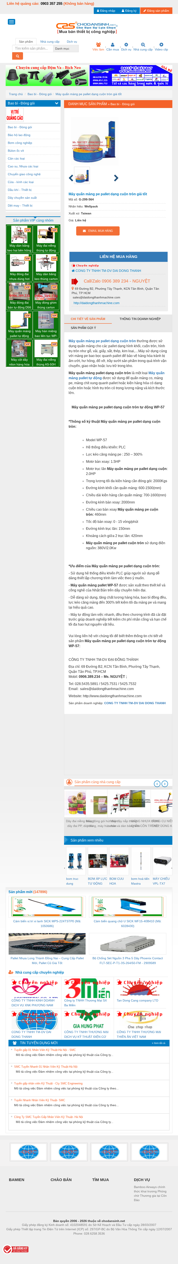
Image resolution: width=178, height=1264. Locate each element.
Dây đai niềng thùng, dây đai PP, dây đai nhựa (80, 823)
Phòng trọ (61, 1240)
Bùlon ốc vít (16, 150)
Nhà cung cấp (143, 49)
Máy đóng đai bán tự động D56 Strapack (19, 305)
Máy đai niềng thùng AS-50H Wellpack (46, 362)
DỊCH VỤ (142, 1180)
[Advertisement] (118, 744)
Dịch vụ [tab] (72, 41)
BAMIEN (16, 1180)
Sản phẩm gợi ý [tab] (83, 328)
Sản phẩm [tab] (26, 41)
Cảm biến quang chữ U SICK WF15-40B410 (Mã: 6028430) (128, 923)
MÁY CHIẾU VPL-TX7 (161, 881)
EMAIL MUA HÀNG (99, 230)
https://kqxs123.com (110, 1240)
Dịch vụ (126, 49)
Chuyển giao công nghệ (24, 174)
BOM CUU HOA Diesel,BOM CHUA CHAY (118, 881)
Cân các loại (16, 158)
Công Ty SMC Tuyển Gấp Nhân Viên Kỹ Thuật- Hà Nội (48, 1117)
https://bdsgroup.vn (83, 1240)
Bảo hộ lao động (19, 135)
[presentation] (157, 784)
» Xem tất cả (158, 1043)
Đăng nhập (107, 10)
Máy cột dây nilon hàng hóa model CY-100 (19, 362)
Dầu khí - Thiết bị (19, 190)
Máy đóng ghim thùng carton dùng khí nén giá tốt (46, 305)
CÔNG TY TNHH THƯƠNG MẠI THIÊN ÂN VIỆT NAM (139, 1034)
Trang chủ (16, 94)
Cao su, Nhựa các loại (23, 166)
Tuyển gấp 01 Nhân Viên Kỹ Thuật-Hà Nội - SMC (45, 1050)
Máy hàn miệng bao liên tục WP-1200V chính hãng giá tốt (46, 333)
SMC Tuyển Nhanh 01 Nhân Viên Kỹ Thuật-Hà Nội (45, 1066)
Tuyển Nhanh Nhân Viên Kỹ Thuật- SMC (39, 1100)
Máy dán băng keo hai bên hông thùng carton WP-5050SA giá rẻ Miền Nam (19, 248)
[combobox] (77, 48)
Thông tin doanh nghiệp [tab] (140, 319)
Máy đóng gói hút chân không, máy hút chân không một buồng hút (102, 823)
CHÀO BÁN (61, 1180)
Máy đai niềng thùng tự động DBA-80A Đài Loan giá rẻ (46, 248)
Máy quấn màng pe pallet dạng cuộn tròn (102, 341)
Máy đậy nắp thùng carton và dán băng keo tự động (123, 823)
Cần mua (112, 49)
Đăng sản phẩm (158, 10)
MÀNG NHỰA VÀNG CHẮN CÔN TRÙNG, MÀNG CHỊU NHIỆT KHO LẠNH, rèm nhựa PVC (145, 823)
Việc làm (98, 49)
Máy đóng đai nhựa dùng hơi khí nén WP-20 (19, 276)
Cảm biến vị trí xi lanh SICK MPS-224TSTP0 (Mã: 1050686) (47, 923)
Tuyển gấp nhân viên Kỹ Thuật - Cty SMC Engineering (48, 1083)
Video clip (161, 49)
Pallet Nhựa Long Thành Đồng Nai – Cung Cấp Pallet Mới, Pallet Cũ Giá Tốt (47, 960)
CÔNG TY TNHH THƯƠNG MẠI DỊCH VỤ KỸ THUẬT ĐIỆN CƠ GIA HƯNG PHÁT (86, 1034)
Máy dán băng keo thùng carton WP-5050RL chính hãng (46, 276)
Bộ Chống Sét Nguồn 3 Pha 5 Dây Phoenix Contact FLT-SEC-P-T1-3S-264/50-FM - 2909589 (127, 960)
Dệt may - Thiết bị (20, 205)
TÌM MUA (100, 1180)
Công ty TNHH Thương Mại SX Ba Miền (85, 1003)
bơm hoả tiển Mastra (140, 881)
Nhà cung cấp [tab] (49, 41)
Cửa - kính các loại (21, 182)
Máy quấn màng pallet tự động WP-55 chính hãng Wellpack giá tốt (19, 333)
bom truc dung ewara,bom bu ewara (74, 881)
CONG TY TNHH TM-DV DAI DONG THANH (108, 271)
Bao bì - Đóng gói (40, 94)
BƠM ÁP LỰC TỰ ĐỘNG (97, 881)
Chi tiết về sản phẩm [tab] (88, 319)
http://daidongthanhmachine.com (96, 303)
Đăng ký (131, 10)
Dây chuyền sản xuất (22, 197)
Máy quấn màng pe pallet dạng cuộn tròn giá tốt (89, 94)
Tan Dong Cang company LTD (137, 1000)
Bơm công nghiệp (20, 143)
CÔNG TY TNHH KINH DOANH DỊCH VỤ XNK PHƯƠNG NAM (33, 1003)
